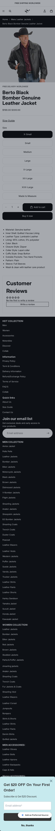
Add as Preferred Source (36, 815)
